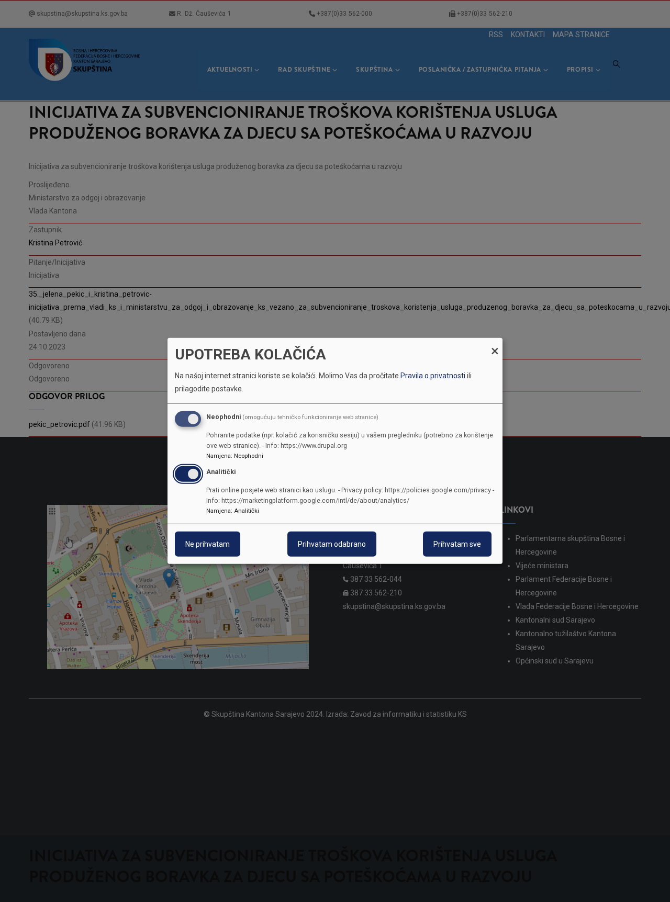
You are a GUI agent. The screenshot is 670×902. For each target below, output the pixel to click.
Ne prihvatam (207, 544)
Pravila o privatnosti (432, 375)
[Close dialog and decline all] (494, 344)
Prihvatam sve (457, 544)
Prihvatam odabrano (332, 544)
